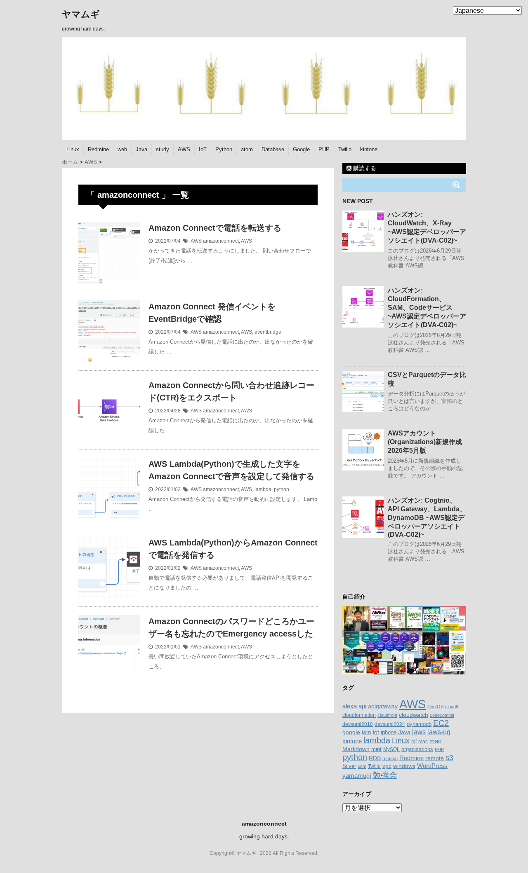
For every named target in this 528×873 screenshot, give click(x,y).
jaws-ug (438, 731)
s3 (449, 758)
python (281, 489)
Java (141, 149)
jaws (419, 731)
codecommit (442, 715)
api (362, 706)
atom (247, 149)
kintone (368, 149)
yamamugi (356, 775)
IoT (203, 149)
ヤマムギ (81, 14)
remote (434, 758)
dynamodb (419, 724)
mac (435, 740)
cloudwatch (413, 715)
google (351, 732)
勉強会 (384, 774)
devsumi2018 (357, 724)
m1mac (419, 741)
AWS (184, 149)
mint (376, 749)
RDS (375, 758)
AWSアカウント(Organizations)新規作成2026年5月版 (425, 442)
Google (301, 149)
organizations (417, 749)
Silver (349, 766)
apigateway (383, 706)
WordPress (432, 765)
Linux (72, 149)
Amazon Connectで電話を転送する (214, 227)
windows (404, 766)
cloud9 (451, 706)
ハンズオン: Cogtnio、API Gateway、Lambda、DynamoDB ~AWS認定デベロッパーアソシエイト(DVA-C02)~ (427, 517)
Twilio (344, 149)
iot (376, 732)
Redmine (98, 149)
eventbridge (268, 332)
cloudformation (359, 715)
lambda (263, 489)
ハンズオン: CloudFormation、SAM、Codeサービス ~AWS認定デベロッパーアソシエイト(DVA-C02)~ (427, 307)
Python (223, 149)
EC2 (441, 723)
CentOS (435, 706)
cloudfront (387, 715)
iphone (388, 732)
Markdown (356, 749)
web (122, 149)
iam (366, 732)
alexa (349, 706)
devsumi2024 (390, 724)
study (162, 149)
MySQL (391, 749)
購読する (363, 168)
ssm (362, 766)
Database (273, 149)
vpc (386, 766)
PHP (324, 149)
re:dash (390, 758)
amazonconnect (221, 241)
